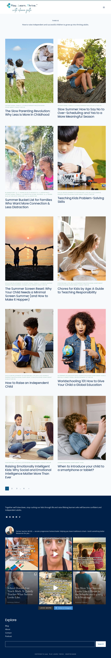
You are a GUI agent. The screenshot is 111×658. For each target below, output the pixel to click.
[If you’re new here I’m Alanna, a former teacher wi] (21, 553)
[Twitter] (19, 517)
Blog (7, 626)
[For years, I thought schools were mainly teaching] (21, 587)
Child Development (66, 192)
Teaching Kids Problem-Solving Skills (81, 200)
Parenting (32, 105)
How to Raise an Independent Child (27, 385)
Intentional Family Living (16, 105)
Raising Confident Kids (77, 194)
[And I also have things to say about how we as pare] (55, 553)
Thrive (22, 107)
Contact (8, 633)
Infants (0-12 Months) (39, 192)
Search (101, 644)
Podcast (8, 636)
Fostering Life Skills (85, 192)
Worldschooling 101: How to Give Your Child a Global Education (81, 383)
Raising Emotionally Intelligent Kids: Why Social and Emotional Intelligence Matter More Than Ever (28, 471)
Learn (97, 192)
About (7, 629)
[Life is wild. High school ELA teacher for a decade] (89, 553)
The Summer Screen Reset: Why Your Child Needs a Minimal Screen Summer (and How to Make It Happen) (28, 294)
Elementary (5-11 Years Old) (17, 192)
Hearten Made (70, 654)
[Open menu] (104, 7)
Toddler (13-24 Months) (27, 196)
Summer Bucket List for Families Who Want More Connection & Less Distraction (28, 203)
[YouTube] (13, 517)
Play (93, 105)
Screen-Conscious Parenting (27, 285)
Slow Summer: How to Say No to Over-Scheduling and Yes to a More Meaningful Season (81, 113)
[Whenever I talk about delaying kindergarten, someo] (55, 587)
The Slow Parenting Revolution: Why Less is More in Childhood (27, 113)
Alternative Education (67, 375)
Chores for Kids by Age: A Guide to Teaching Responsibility (81, 291)
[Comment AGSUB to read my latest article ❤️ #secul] (89, 587)
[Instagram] (6, 517)
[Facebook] (16, 517)
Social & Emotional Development (72, 377)
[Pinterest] (9, 517)
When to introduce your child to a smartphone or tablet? (81, 468)
